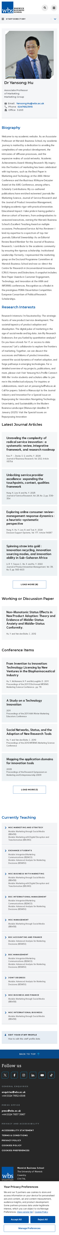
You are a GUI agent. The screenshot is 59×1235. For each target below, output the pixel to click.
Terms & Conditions (15, 1135)
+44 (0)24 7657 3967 (13, 1114)
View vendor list (25, 1212)
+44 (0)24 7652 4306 (13, 1095)
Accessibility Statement (18, 1130)
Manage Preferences (29, 1228)
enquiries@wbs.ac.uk (13, 1091)
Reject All (43, 1219)
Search (45, 8)
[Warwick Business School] (13, 7)
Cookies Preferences (15, 1150)
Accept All (16, 1219)
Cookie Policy (41, 1212)
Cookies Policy (12, 1145)
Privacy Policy (11, 1140)
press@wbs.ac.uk (11, 1110)
